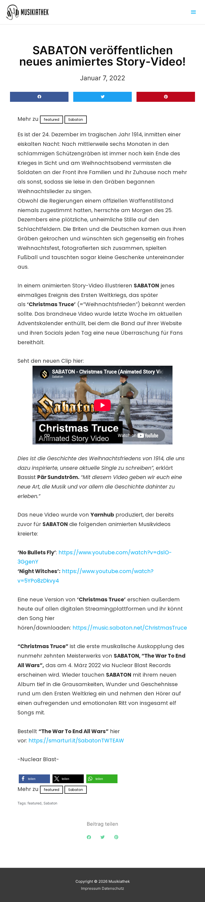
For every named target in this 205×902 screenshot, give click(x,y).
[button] (39, 97)
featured (51, 119)
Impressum (91, 888)
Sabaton (75, 119)
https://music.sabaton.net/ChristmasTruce (129, 627)
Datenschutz (113, 888)
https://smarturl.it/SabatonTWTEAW (76, 740)
